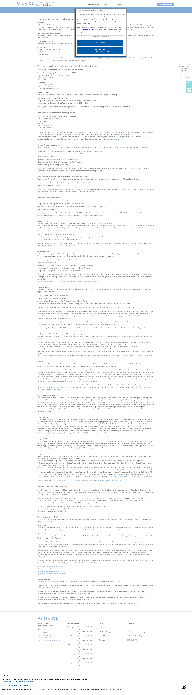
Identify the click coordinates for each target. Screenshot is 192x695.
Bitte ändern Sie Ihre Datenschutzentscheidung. (17, 681)
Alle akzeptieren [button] (100, 43)
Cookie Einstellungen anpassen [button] (101, 36)
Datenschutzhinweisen (89, 29)
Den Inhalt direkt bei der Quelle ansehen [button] (15, 685)
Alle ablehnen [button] (100, 50)
